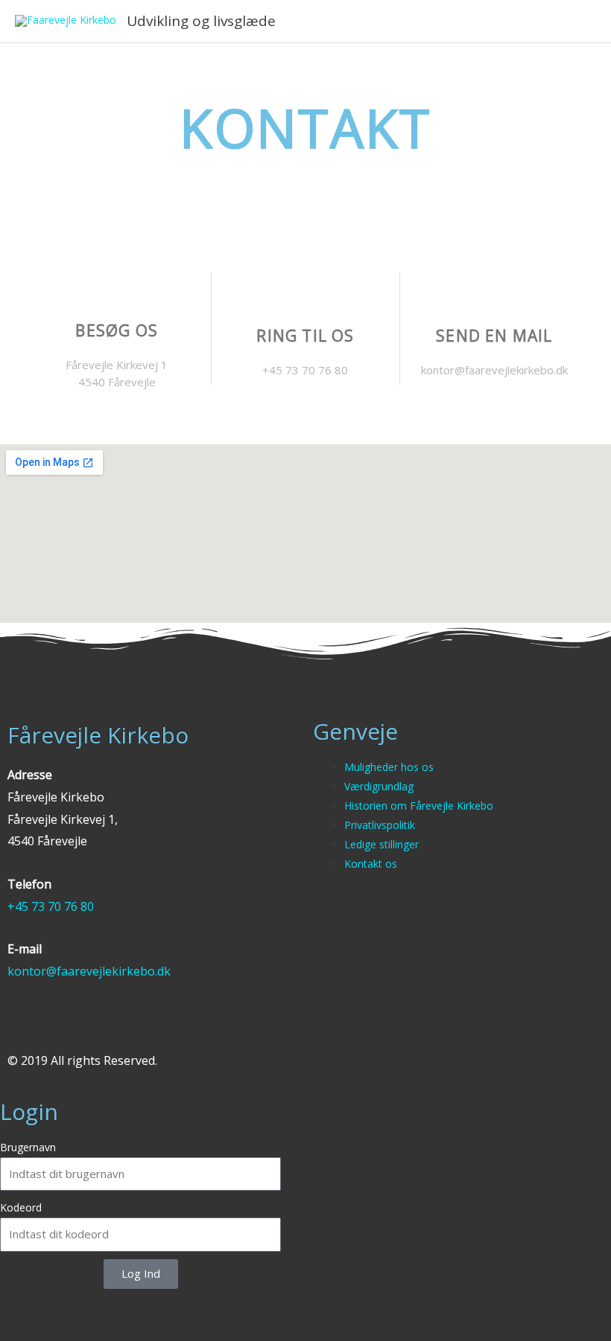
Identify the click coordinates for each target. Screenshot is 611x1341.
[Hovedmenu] (580, 20)
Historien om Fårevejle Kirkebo (418, 805)
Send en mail (494, 335)
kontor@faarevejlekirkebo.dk (89, 971)
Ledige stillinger (381, 844)
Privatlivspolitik (379, 825)
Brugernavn (28, 1147)
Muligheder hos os (389, 767)
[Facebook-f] (15, 1027)
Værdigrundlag (379, 786)
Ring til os (305, 335)
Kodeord (21, 1207)
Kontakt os (370, 864)
